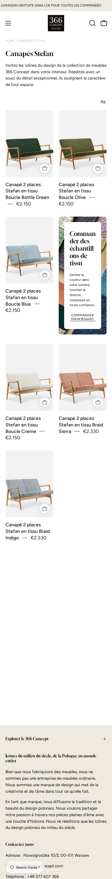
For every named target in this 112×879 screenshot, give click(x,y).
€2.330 (91, 431)
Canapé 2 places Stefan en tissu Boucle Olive (76, 191)
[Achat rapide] (44, 168)
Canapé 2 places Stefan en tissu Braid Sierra (81, 424)
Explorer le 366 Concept (27, 738)
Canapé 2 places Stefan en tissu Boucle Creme (23, 424)
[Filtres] (103, 102)
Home (10, 41)
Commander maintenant (82, 317)
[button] (92, 23)
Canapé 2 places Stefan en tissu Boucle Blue (23, 297)
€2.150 (23, 204)
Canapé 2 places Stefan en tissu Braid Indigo (27, 531)
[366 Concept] (56, 23)
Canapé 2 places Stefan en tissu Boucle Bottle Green (27, 191)
